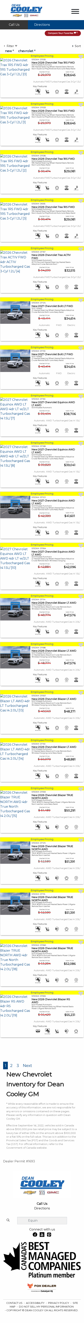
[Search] (8, 1220)
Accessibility (35, 1303)
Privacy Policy (59, 1303)
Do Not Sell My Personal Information (46, 1306)
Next (27, 1065)
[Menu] (75, 12)
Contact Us (14, 1303)
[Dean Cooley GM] (26, 10)
